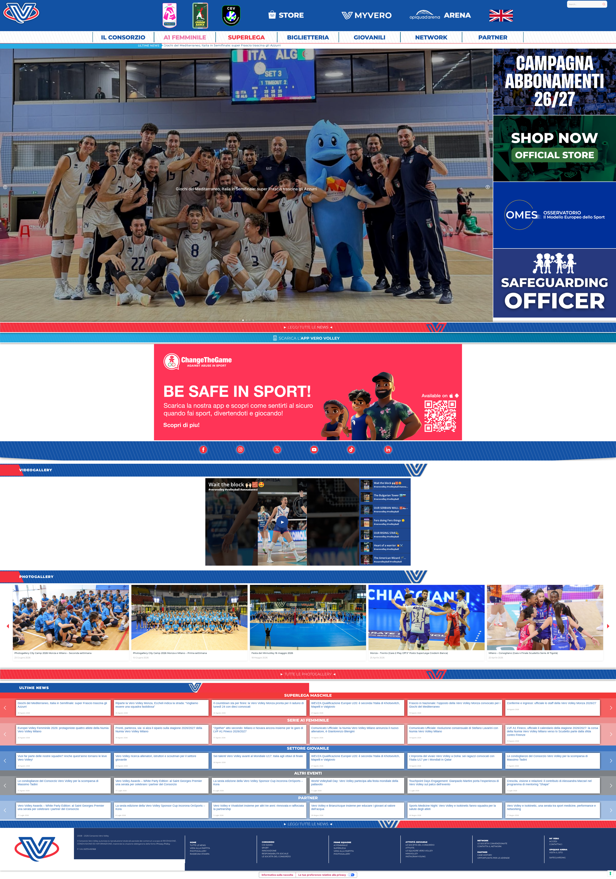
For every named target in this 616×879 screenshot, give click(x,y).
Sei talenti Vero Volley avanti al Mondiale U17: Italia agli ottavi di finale (258, 756)
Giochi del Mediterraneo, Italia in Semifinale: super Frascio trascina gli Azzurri (222, 45)
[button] (5, 187)
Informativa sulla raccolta (277, 874)
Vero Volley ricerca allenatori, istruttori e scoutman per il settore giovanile (246, 189)
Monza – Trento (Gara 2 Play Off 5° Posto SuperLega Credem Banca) (409, 653)
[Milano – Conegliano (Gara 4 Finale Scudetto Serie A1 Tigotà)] (545, 617)
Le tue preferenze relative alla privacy (322, 874)
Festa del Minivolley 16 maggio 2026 (272, 653)
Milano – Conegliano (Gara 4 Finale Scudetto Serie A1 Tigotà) (523, 653)
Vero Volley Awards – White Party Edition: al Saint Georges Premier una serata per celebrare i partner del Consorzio (159, 782)
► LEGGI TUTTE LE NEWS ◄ (308, 824)
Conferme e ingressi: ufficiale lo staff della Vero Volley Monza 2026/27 (551, 703)
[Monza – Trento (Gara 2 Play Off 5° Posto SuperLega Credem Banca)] (426, 617)
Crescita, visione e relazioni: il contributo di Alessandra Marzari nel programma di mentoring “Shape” (549, 782)
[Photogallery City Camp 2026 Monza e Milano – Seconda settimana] (71, 617)
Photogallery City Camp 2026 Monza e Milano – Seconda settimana (52, 653)
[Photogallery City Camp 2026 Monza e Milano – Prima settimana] (189, 617)
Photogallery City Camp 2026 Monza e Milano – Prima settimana (170, 653)
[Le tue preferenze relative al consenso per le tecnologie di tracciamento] (610, 873)
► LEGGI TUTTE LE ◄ (308, 327)
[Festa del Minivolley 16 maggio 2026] (308, 617)
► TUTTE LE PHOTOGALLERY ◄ (308, 674)
